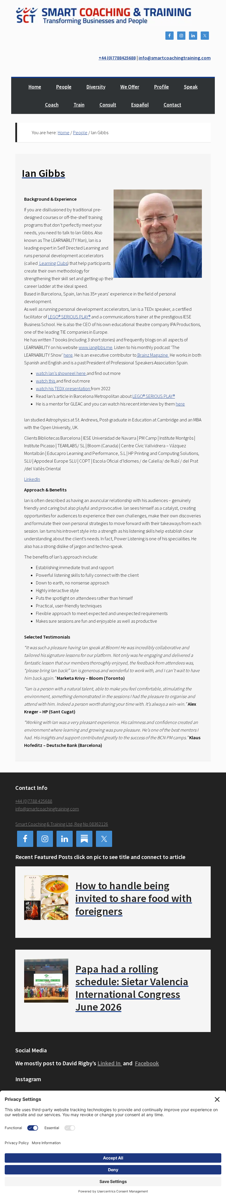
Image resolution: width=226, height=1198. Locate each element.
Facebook (147, 1063)
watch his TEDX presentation (63, 388)
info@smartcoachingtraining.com (175, 58)
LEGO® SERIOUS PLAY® (69, 317)
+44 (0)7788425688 (117, 58)
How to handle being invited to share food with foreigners (133, 898)
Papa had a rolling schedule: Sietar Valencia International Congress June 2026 (131, 988)
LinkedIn (32, 479)
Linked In (109, 1063)
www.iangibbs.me (95, 347)
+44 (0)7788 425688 (33, 801)
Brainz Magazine (153, 355)
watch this (46, 381)
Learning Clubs (53, 263)
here (68, 355)
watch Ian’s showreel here (61, 373)
